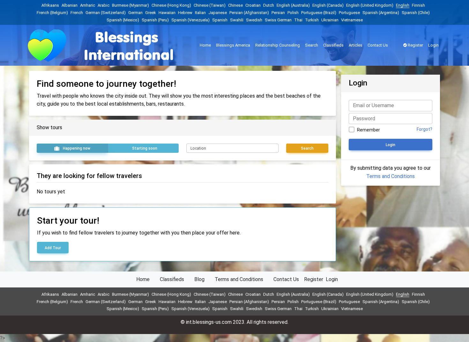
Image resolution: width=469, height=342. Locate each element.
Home (205, 45)
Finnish (418, 5)
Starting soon (144, 148)
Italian (200, 12)
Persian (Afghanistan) (249, 12)
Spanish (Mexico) (123, 20)
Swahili (236, 20)
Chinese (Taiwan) (210, 5)
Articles (355, 45)
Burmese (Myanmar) (130, 5)
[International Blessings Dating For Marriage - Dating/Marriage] (110, 45)
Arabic (103, 5)
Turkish (312, 20)
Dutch (268, 5)
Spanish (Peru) (155, 20)
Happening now (76, 148)
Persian (278, 12)
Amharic (87, 5)
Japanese (217, 12)
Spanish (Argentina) (380, 12)
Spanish (219, 20)
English (402, 5)
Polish (293, 12)
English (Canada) (328, 5)
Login (433, 45)
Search (311, 45)
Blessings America (233, 45)
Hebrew (185, 12)
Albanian (70, 5)
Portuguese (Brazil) (318, 12)
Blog (199, 279)
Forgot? (424, 129)
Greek (150, 12)
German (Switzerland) (106, 12)
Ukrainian (330, 20)
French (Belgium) (52, 12)
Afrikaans (50, 5)
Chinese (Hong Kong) (171, 5)
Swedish (254, 20)
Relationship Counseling (277, 45)
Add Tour (53, 248)
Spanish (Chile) (416, 12)
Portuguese (349, 12)
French (77, 12)
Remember (368, 129)
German (135, 12)
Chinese (235, 5)
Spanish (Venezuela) (190, 20)
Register (415, 45)
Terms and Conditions (390, 176)
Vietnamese (352, 20)
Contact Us (378, 45)
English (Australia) (293, 5)
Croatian (253, 5)
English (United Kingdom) (369, 5)
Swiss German (278, 20)
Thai (298, 20)
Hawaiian (167, 12)
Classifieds (333, 45)
